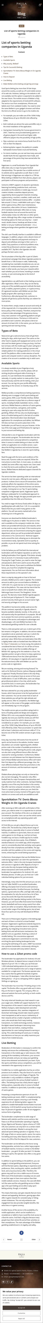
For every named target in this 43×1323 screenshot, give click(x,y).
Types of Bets (8, 57)
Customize (21, 1313)
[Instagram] (7, 1282)
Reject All (21, 1319)
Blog (24, 17)
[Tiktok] (11, 1282)
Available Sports (9, 60)
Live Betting (7, 80)
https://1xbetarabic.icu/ (12, 644)
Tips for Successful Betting (12, 67)
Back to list (21, 1240)
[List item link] (21, 1274)
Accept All (21, 1308)
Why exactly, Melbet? (10, 64)
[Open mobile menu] (3, 5)
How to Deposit (9, 77)
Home (19, 17)
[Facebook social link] (21, 1233)
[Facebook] (3, 1282)
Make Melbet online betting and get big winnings (20, 84)
